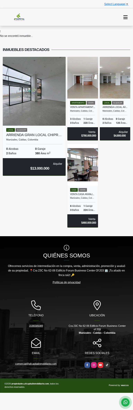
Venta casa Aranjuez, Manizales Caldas (82, 194)
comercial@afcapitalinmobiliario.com (36, 363)
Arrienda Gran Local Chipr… (34, 135)
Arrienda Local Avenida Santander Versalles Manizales (115, 107)
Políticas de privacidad (67, 282)
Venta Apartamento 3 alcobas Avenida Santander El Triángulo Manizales (82, 107)
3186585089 (36, 325)
